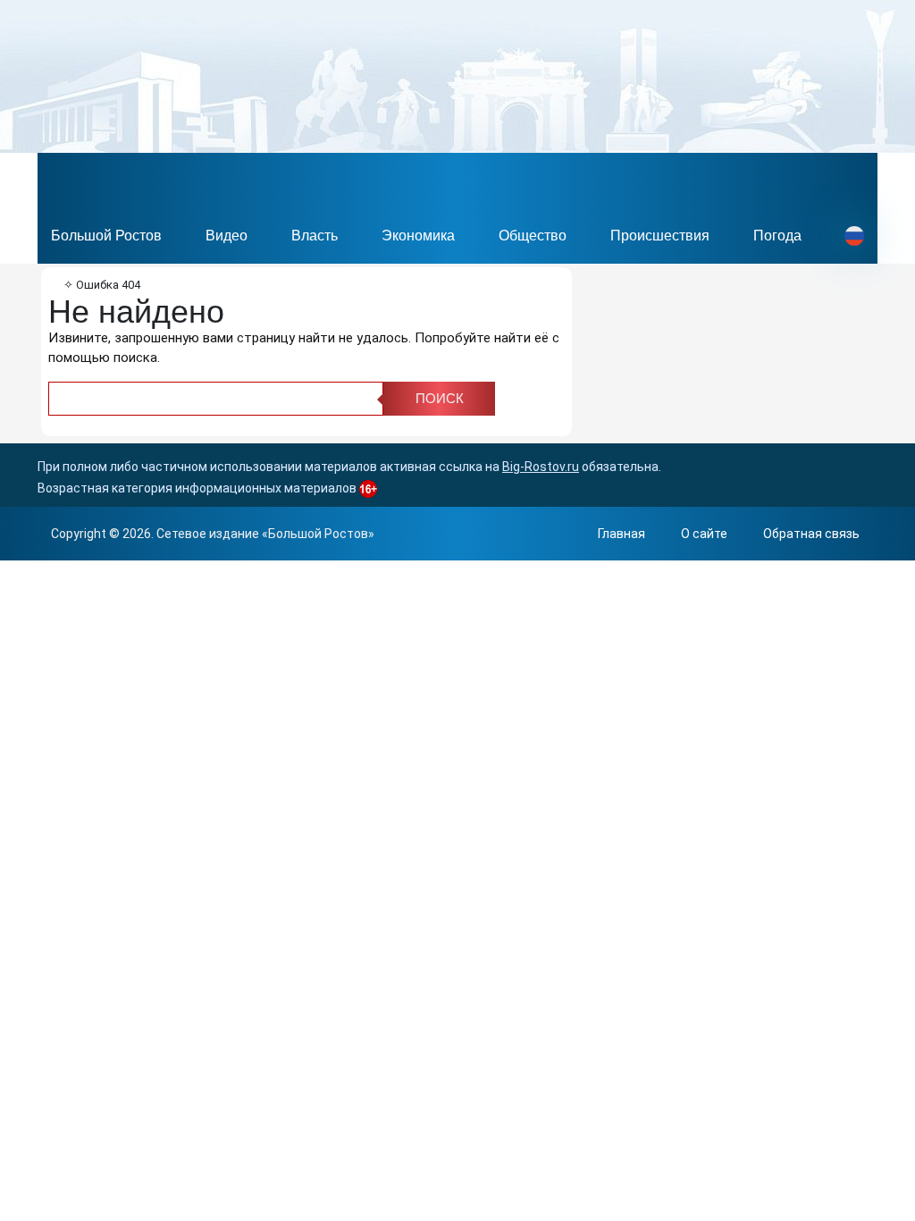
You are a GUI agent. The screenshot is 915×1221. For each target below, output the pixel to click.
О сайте (704, 533)
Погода (777, 235)
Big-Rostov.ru (540, 466)
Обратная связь (811, 533)
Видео (227, 235)
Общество (533, 235)
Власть (314, 235)
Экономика (418, 235)
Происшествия (659, 235)
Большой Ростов (106, 235)
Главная (621, 533)
